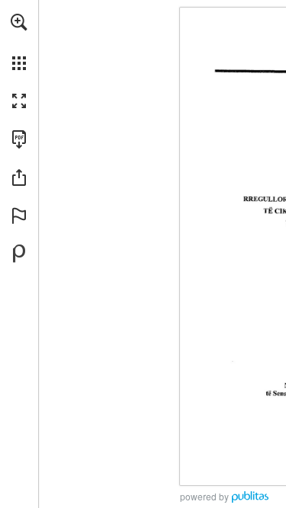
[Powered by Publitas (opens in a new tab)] (19, 254)
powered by (204, 496)
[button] (19, 22)
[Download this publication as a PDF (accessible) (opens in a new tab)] (19, 139)
